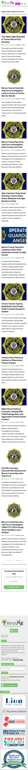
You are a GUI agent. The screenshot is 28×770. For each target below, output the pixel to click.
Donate (17, 3)
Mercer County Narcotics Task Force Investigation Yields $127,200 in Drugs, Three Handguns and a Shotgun (12, 527)
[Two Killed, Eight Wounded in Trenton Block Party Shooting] (14, 24)
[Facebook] (12, 631)
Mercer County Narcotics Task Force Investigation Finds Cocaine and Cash (12, 144)
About (3, 641)
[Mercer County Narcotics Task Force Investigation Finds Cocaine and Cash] (14, 130)
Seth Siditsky (6, 204)
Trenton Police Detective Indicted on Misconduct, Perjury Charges (12, 360)
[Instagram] (16, 631)
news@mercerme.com (16, 677)
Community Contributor (9, 45)
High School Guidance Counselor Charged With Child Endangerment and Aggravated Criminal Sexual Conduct (13, 414)
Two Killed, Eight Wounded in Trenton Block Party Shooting (13, 39)
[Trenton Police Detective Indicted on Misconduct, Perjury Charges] (14, 345)
